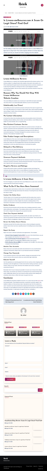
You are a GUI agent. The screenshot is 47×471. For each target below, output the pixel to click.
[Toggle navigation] (4, 5)
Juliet (8, 26)
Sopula (39, 280)
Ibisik (23, 4)
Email (6, 367)
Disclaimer (41, 466)
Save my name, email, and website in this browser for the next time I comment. (23, 376)
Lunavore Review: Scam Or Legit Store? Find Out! (16, 446)
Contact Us (40, 468)
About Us (35, 466)
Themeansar (6, 468)
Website (6, 371)
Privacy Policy (29, 466)
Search (6, 386)
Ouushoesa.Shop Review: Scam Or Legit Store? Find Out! (23, 420)
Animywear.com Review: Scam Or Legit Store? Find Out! (17, 433)
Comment (7, 345)
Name (6, 363)
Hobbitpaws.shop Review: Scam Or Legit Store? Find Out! (17, 439)
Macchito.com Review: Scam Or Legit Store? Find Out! (17, 426)
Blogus (19, 466)
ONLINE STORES (7, 17)
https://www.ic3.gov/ (24, 237)
